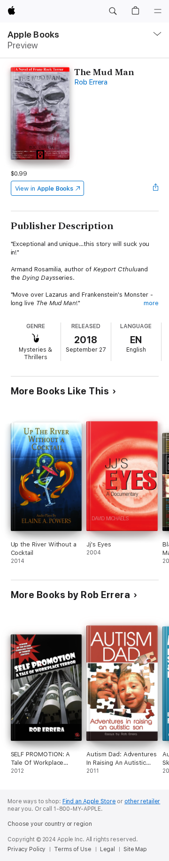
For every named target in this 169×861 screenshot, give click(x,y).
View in (44, 188)
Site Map (135, 849)
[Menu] (157, 11)
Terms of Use (73, 849)
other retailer (142, 801)
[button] (112, 11)
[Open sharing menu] (155, 188)
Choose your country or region (50, 824)
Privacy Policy (27, 849)
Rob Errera (91, 82)
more (151, 303)
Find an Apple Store (89, 801)
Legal (107, 849)
